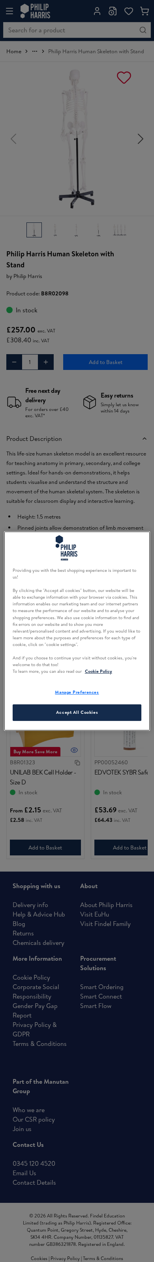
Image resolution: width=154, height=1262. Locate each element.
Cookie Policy (98, 671)
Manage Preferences (77, 692)
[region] (77, 631)
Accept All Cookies (77, 712)
